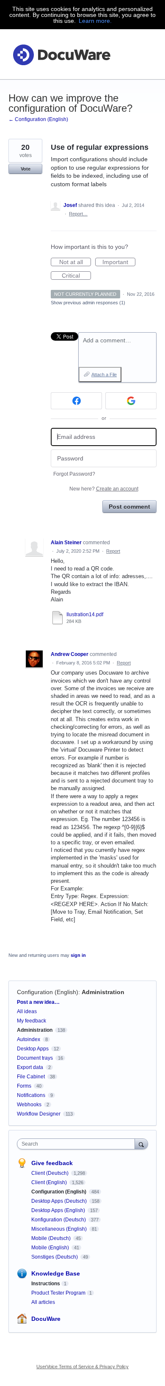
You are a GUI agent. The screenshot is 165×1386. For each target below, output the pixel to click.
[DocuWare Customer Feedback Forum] (61, 54)
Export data (30, 1067)
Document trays (35, 1058)
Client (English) (49, 1182)
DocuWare (45, 1318)
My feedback (31, 1021)
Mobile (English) (50, 1248)
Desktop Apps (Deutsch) (59, 1201)
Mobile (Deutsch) (51, 1238)
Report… (78, 213)
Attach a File (104, 374)
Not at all (75, 262)
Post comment (129, 506)
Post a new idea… (38, 1002)
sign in (78, 955)
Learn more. (95, 20)
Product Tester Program (58, 1293)
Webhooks (29, 1105)
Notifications (31, 1095)
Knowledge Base (55, 1273)
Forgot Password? (74, 474)
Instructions (45, 1284)
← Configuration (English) (38, 119)
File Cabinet (31, 1077)
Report (113, 551)
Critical (76, 276)
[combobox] (78, 1144)
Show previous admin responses (88, 302)
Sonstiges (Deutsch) (55, 1257)
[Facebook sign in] (76, 400)
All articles (43, 1302)
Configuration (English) (47, 992)
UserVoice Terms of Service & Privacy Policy (82, 1366)
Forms (24, 1086)
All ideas (27, 1011)
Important (118, 262)
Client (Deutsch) (50, 1173)
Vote (25, 168)
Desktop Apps (33, 1049)
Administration (103, 992)
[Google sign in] (131, 400)
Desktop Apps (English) (58, 1210)
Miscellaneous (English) (59, 1229)
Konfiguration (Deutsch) (59, 1220)
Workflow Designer (38, 1114)
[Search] (141, 1143)
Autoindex (28, 1039)
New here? (103, 489)
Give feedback (52, 1163)
